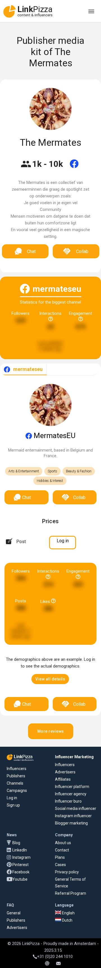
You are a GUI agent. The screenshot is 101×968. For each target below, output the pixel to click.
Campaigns (17, 790)
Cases (60, 864)
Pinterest (20, 864)
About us (63, 843)
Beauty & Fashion (78, 471)
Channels (15, 783)
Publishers (16, 776)
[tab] (23, 369)
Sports (52, 471)
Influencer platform (72, 786)
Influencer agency (70, 794)
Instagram (21, 857)
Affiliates (63, 779)
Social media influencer (75, 808)
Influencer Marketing (74, 757)
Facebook (20, 872)
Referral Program (70, 893)
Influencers (16, 768)
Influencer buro (68, 801)
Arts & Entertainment (23, 471)
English (68, 913)
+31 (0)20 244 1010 (55, 956)
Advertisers (65, 772)
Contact (62, 850)
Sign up (13, 805)
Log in (12, 798)
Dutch (66, 920)
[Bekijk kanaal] (74, 167)
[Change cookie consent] (47, 964)
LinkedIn (19, 850)
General (13, 913)
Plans (60, 857)
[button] (50, 679)
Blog (16, 843)
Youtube (19, 879)
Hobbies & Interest (50, 481)
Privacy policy (67, 872)
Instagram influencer (73, 816)
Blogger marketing (71, 823)
